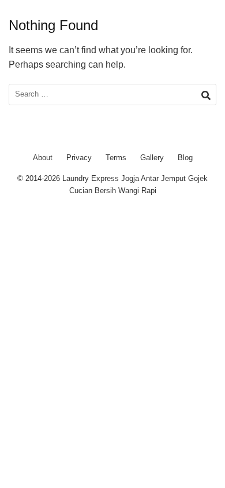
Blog (185, 157)
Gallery (152, 157)
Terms (116, 157)
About (42, 157)
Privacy (79, 157)
